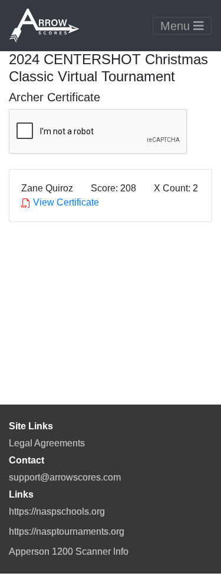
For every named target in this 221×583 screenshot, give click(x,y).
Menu (176, 25)
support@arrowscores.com (65, 477)
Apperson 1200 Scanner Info (68, 551)
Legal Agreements (47, 443)
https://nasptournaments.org (66, 531)
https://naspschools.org (57, 511)
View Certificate (65, 202)
